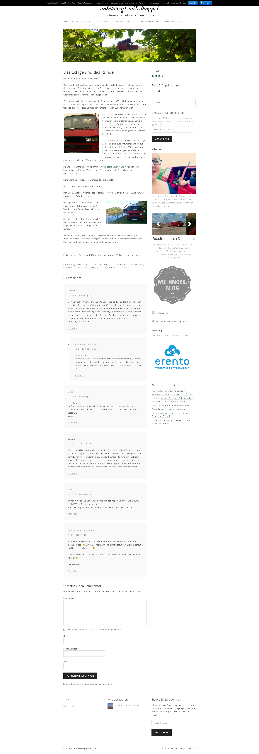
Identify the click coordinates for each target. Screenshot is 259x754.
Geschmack (121, 264)
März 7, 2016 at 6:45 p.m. (79, 396)
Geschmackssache (135, 264)
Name (67, 636)
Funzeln (111, 264)
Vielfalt (119, 267)
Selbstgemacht (149, 21)
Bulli (106, 264)
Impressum (68, 699)
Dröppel (85, 264)
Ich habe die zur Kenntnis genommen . (94, 629)
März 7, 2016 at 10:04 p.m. (80, 443)
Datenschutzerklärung (88, 629)
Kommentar (69, 598)
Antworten (72, 328)
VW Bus (125, 267)
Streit (109, 267)
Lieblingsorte (172, 21)
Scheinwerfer (100, 267)
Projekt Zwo (115, 124)
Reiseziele (101, 21)
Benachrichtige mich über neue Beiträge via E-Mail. (89, 683)
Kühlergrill (67, 267)
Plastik (80, 267)
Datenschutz (69, 706)
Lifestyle (163, 748)
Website (67, 661)
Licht (75, 267)
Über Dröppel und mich (76, 21)
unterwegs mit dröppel (129, 8)
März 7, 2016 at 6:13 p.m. (86, 348)
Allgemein (77, 264)
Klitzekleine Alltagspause (129, 705)
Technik (93, 264)
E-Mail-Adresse (71, 648)
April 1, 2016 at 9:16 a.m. (79, 535)
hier (169, 206)
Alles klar (192, 3)
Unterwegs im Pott (124, 21)
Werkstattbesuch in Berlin (114, 166)
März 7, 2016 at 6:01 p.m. (79, 295)
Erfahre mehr (206, 3)
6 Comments (92, 78)
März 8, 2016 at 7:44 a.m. (79, 494)
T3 (114, 267)
